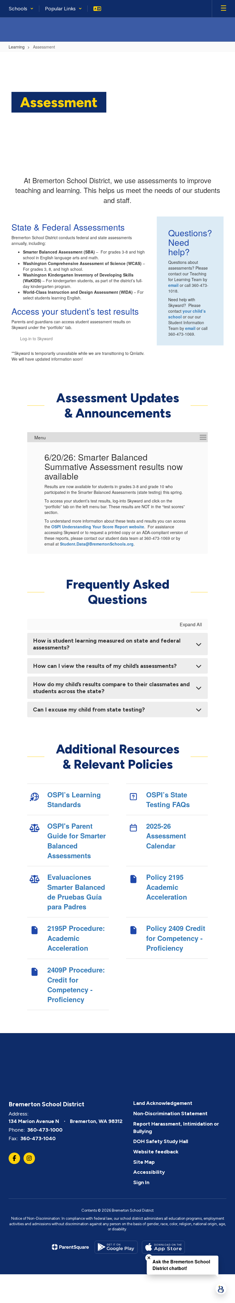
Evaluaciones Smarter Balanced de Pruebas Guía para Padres (76, 891)
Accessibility (149, 1172)
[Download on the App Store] (163, 1247)
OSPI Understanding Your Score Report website (97, 526)
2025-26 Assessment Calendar (166, 835)
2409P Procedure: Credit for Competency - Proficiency (76, 984)
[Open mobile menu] (223, 8)
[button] (21, 8)
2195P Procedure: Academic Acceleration (76, 938)
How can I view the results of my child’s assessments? (105, 665)
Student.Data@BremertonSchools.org (97, 544)
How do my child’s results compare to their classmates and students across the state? (111, 688)
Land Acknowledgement (162, 1103)
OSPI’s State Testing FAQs (168, 799)
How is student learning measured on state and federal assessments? (107, 644)
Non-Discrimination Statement (170, 1113)
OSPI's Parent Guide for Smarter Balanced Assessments (76, 840)
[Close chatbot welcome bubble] (148, 1257)
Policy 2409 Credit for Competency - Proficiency (175, 938)
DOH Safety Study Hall (160, 1141)
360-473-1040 (38, 1138)
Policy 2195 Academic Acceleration (166, 887)
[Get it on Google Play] (116, 1247)
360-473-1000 (44, 1130)
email (174, 285)
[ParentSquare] (70, 1247)
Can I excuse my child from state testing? (89, 709)
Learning (17, 47)
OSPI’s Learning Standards (74, 799)
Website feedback (156, 1152)
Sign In (141, 1182)
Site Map (144, 1162)
